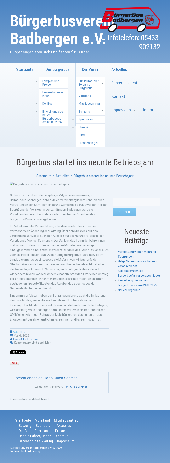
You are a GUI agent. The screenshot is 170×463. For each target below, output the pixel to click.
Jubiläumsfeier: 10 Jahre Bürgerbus (89, 84)
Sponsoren (86, 119)
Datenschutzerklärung (36, 441)
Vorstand (85, 95)
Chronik (84, 127)
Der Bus (47, 103)
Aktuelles (119, 69)
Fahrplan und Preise (50, 82)
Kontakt (118, 96)
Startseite (24, 69)
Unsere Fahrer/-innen (52, 94)
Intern (148, 109)
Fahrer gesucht (124, 82)
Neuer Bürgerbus (129, 290)
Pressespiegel (88, 143)
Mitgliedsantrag (89, 103)
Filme (82, 135)
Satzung (84, 111)
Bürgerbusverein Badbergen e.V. (62, 30)
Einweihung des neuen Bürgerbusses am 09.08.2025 (52, 117)
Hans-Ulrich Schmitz (26, 339)
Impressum (121, 109)
